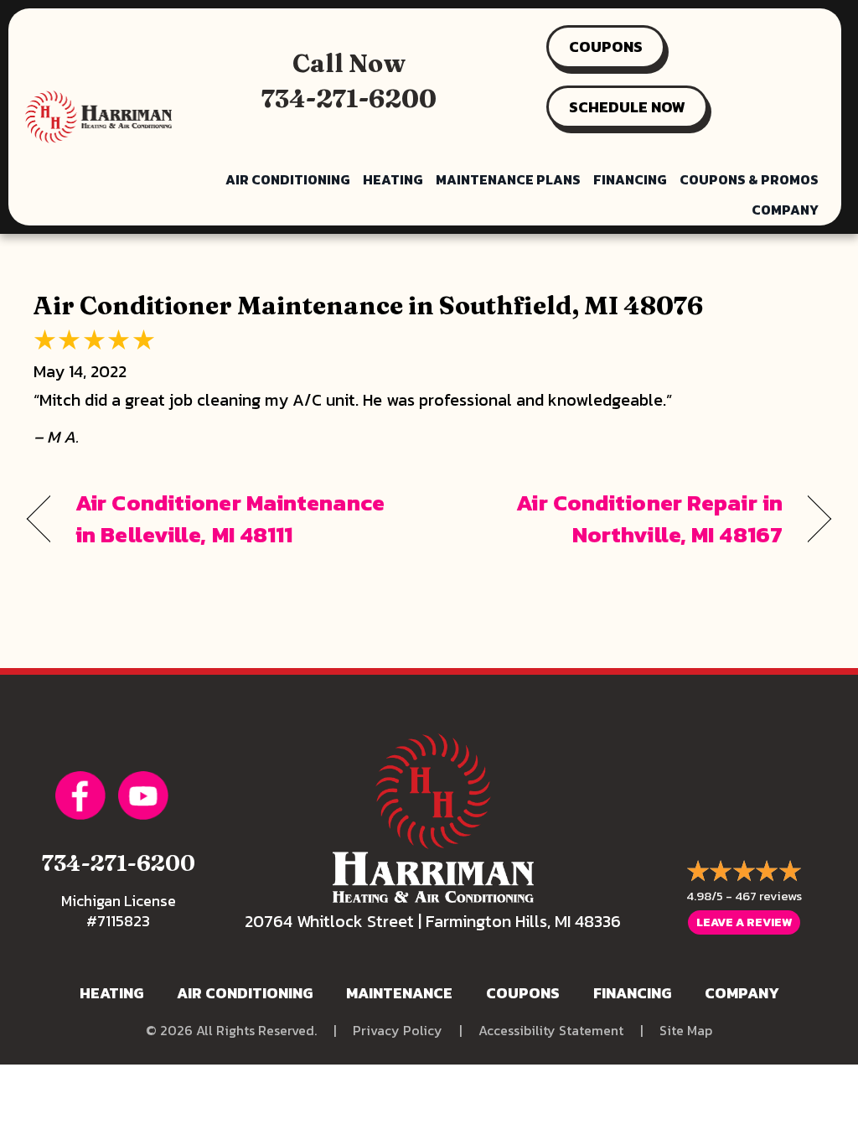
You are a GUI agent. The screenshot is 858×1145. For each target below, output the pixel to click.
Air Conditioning (287, 179)
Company (785, 209)
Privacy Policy (397, 1030)
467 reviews (768, 895)
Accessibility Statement (550, 1030)
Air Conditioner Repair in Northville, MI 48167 (617, 519)
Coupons (523, 993)
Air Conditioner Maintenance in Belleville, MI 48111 (230, 519)
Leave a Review (744, 922)
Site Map (685, 1030)
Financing (630, 179)
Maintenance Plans (508, 179)
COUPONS (606, 46)
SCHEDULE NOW (627, 107)
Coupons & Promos (749, 179)
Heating (393, 179)
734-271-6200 (349, 98)
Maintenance (399, 993)
